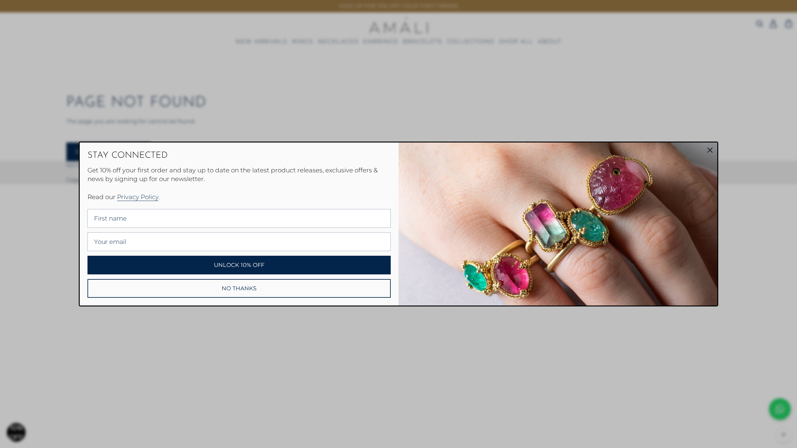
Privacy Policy (137, 197)
